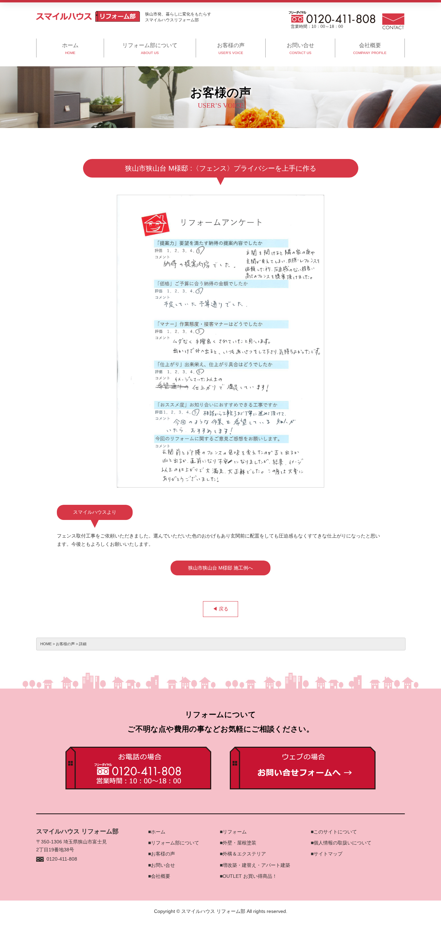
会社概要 (160, 876)
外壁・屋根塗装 (239, 842)
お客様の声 (163, 853)
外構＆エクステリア (244, 853)
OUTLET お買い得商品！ (250, 876)
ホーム (158, 831)
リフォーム (235, 831)
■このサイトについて (334, 831)
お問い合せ (163, 865)
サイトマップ (328, 853)
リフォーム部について (175, 842)
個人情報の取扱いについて (342, 842)
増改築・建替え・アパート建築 (256, 865)
